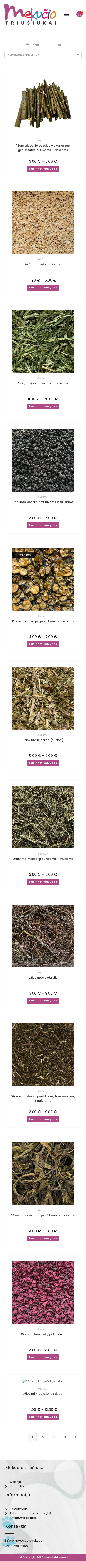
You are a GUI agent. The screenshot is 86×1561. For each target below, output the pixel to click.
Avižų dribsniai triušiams (43, 264)
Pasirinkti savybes (43, 168)
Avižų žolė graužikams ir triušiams (43, 383)
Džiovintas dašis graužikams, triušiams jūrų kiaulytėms (43, 1098)
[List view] (59, 44)
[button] (66, 14)
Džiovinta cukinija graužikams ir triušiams (43, 621)
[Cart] (79, 14)
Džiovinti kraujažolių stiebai (43, 1394)
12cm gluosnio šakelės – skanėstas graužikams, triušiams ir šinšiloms (43, 147)
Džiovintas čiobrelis (42, 978)
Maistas (43, 140)
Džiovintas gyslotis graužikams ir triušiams (43, 1215)
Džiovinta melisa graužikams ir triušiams (43, 859)
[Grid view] (50, 44)
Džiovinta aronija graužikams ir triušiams (42, 502)
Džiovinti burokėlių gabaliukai (43, 1334)
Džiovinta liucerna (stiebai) (43, 740)
